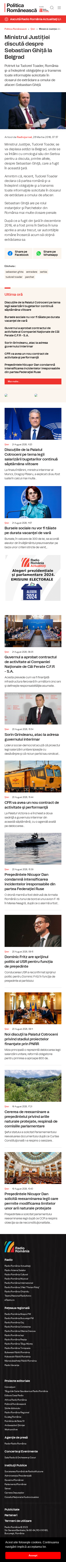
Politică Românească (15, 1404)
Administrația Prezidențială (18, 1476)
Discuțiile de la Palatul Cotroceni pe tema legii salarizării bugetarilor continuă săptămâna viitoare (33, 306)
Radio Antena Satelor (15, 1270)
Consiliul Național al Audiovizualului (22, 1497)
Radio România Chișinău (17, 1291)
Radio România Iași (14, 1335)
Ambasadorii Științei (15, 1425)
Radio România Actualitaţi (18, 1266)
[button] (47, 1547)
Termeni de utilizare (18, 1520)
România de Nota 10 (15, 1421)
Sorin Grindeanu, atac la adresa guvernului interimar (33, 344)
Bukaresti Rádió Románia (17, 1352)
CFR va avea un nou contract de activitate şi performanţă (33, 355)
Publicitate (12, 1509)
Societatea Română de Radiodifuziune (24, 1471)
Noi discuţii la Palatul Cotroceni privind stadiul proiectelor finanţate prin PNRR (33, 1024)
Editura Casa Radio (14, 1395)
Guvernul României (14, 1480)
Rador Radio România (15, 1444)
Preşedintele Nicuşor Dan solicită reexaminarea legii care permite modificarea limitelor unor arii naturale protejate (33, 1186)
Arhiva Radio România (16, 1400)
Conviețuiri (10, 1387)
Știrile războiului (12, 1408)
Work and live (11, 1429)
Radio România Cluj (14, 1322)
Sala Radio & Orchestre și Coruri (20, 1457)
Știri (33, 29)
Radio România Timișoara (17, 1348)
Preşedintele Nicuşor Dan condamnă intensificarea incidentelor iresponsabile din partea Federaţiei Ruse (33, 368)
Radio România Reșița (16, 1339)
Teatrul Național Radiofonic (18, 1296)
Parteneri (11, 1515)
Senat (8, 1488)
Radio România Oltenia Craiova (20, 1331)
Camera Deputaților (14, 1493)
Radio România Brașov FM (18, 1314)
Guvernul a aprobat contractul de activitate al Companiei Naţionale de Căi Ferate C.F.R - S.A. (33, 331)
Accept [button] (33, 1555)
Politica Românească (16, 29)
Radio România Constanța (18, 1327)
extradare (31, 272)
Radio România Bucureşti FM (19, 1318)
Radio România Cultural (16, 1274)
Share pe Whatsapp (50, 253)
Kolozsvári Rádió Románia (18, 1357)
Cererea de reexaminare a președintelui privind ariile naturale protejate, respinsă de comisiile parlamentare (33, 1104)
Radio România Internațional (19, 1283)
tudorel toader (14, 277)
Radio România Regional (17, 1412)
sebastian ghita (14, 272)
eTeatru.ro (9, 1300)
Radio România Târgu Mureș (19, 1344)
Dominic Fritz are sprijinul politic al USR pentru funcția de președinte (33, 946)
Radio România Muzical (16, 1279)
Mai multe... (14, 381)
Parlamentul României (16, 1484)
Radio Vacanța (12, 1365)
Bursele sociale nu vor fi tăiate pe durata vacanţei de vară (33, 318)
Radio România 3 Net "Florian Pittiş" (22, 1287)
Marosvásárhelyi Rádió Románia (21, 1361)
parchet (29, 277)
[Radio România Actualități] (27, 8)
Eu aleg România (13, 1417)
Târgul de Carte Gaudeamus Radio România (26, 1391)
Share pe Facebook (22, 253)
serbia (43, 272)
